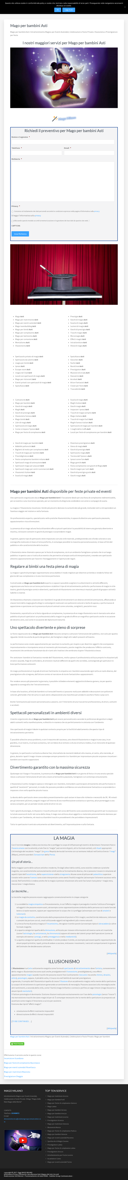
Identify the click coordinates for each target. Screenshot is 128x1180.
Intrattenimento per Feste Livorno (60, 1155)
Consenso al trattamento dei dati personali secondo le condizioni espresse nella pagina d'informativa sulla (57, 211)
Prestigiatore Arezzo (55, 1151)
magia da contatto (27, 917)
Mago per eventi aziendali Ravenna (61, 1138)
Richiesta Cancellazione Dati (30, 1174)
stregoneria (65, 874)
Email (67, 148)
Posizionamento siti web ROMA (36, 1176)
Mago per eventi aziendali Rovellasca (20, 1067)
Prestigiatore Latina (55, 1145)
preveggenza (53, 936)
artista (99, 968)
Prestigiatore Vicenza (56, 1120)
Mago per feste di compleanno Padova (62, 1131)
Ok (58, 10)
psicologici (22, 978)
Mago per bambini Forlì (56, 1099)
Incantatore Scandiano (14, 1058)
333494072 (15, 1113)
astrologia (27, 933)
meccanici (83, 975)
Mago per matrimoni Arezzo (58, 1096)
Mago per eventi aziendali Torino (60, 1162)
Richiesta (17, 159)
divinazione (50, 930)
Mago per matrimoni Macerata (17, 1072)
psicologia (96, 994)
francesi (33, 877)
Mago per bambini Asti (20, 1036)
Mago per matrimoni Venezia (58, 1124)
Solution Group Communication (60, 1176)
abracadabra (104, 923)
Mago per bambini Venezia (57, 1134)
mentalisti (26, 991)
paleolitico (98, 874)
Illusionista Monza (54, 1127)
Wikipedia (111, 953)
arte (30, 968)
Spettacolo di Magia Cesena (58, 1141)
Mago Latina (52, 1106)
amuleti (106, 910)
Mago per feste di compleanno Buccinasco (22, 1063)
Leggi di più (69, 10)
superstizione (47, 874)
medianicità (71, 936)
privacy (97, 211)
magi (112, 851)
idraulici (106, 975)
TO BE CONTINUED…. (21, 1021)
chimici (99, 975)
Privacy (16, 206)
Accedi (56, 1174)
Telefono (17, 148)
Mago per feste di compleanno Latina (61, 1148)
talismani (20, 914)
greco (46, 851)
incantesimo (52, 923)
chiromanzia (54, 933)
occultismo (31, 874)
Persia (52, 854)
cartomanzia (40, 933)
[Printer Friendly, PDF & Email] (17, 1044)
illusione (64, 981)
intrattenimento (83, 968)
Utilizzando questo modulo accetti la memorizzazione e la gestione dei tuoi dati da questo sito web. (52, 220)
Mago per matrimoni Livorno (58, 1117)
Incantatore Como (54, 1158)
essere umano (18, 848)
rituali (98, 848)
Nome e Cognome (21, 137)
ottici (14, 978)
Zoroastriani (39, 854)
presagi (38, 936)
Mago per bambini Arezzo (57, 1113)
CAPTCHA (16, 225)
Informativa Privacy (11, 1174)
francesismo (72, 971)
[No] (125, 7)
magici (29, 975)
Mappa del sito (47, 1174)
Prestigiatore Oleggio (13, 1076)
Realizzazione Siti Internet (14, 1176)
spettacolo (69, 968)
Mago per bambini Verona (57, 1110)
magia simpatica (35, 904)
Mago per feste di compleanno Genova (62, 1103)
